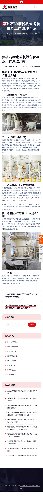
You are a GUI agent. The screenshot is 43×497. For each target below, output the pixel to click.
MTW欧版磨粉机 (12, 347)
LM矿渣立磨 (11, 365)
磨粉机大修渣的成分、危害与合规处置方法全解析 (22, 449)
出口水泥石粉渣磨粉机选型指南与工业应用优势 (22, 392)
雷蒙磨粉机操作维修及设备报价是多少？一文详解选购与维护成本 (22, 435)
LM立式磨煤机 (12, 361)
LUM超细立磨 (11, 351)
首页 (7, 34)
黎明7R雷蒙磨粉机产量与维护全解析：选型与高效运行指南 (22, 442)
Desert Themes (25, 485)
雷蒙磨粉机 (11, 374)
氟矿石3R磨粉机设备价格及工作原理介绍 (23, 34)
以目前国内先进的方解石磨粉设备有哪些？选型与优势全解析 (22, 421)
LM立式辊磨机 (12, 342)
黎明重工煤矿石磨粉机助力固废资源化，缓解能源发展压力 (22, 406)
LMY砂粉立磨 (11, 370)
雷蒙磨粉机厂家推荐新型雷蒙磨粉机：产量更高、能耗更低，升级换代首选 (22, 428)
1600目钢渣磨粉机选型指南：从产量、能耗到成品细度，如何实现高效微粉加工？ (22, 414)
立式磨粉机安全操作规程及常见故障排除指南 (22, 455)
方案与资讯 (36, 66)
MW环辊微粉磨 (12, 356)
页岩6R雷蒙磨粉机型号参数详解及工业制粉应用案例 (22, 399)
